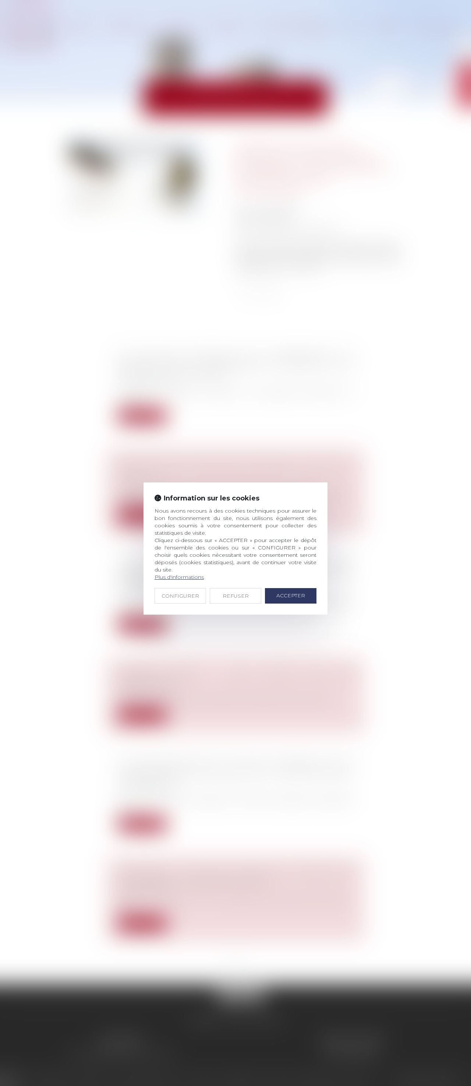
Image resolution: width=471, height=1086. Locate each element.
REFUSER (236, 596)
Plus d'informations (179, 577)
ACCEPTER (290, 595)
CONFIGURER (180, 596)
